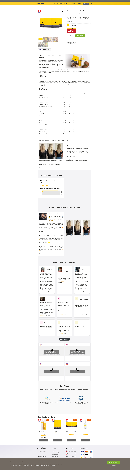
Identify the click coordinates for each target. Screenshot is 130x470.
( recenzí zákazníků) (76, 13)
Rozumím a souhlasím (113, 462)
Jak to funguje (59, 3)
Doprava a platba (55, 458)
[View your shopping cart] (91, 3)
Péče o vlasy (72, 43)
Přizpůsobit (113, 465)
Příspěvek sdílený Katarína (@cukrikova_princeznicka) (51, 354)
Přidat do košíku (80, 35)
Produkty (86, 3)
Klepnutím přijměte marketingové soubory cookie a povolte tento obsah (51, 352)
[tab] (40, 49)
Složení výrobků (55, 452)
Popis (40, 49)
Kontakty (79, 3)
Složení (65, 3)
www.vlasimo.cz (72, 451)
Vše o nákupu (87, 0)
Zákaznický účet (72, 456)
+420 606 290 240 (43, 458)
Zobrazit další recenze (64, 339)
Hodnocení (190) (46, 49)
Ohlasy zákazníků (72, 3)
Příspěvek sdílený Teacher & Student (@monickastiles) (77, 354)
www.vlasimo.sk (72, 453)
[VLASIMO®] (41, 3)
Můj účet (91, 0)
